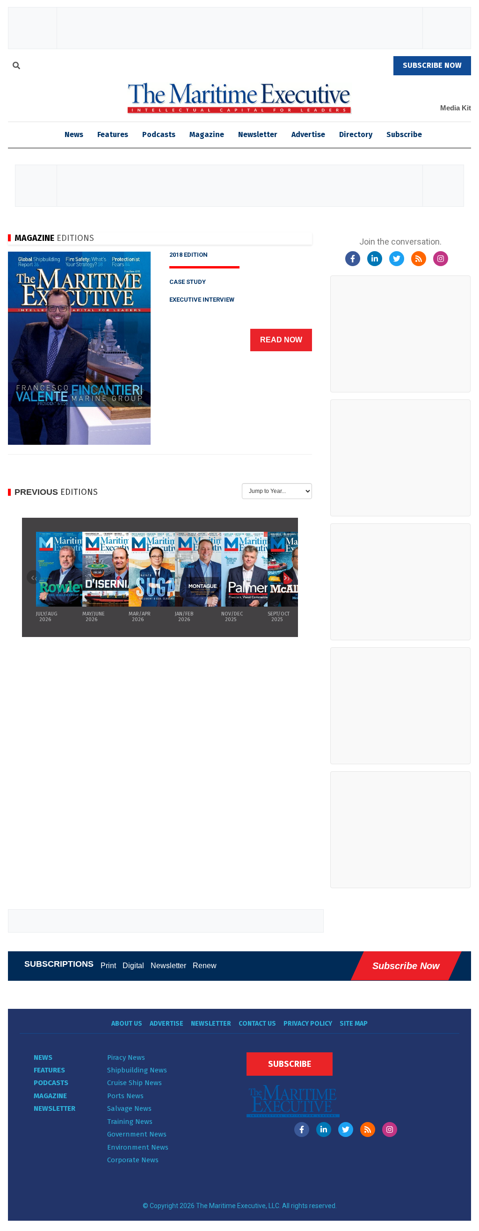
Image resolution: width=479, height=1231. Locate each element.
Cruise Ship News (134, 1083)
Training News (129, 1121)
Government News (137, 1134)
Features (112, 134)
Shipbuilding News (137, 1070)
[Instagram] (440, 258)
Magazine (206, 134)
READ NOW (281, 340)
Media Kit (455, 108)
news (74, 134)
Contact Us (257, 1024)
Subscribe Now (406, 966)
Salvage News (129, 1108)
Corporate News (133, 1160)
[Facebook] (352, 258)
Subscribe (404, 134)
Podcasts (158, 134)
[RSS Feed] (418, 258)
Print (108, 966)
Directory (355, 134)
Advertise (308, 134)
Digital (133, 966)
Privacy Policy (307, 1024)
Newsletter (257, 134)
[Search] (16, 66)
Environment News (137, 1147)
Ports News (125, 1096)
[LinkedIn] (374, 258)
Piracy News (126, 1057)
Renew (205, 966)
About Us (126, 1024)
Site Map (354, 1024)
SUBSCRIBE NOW (432, 65)
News (43, 1057)
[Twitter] (396, 258)
